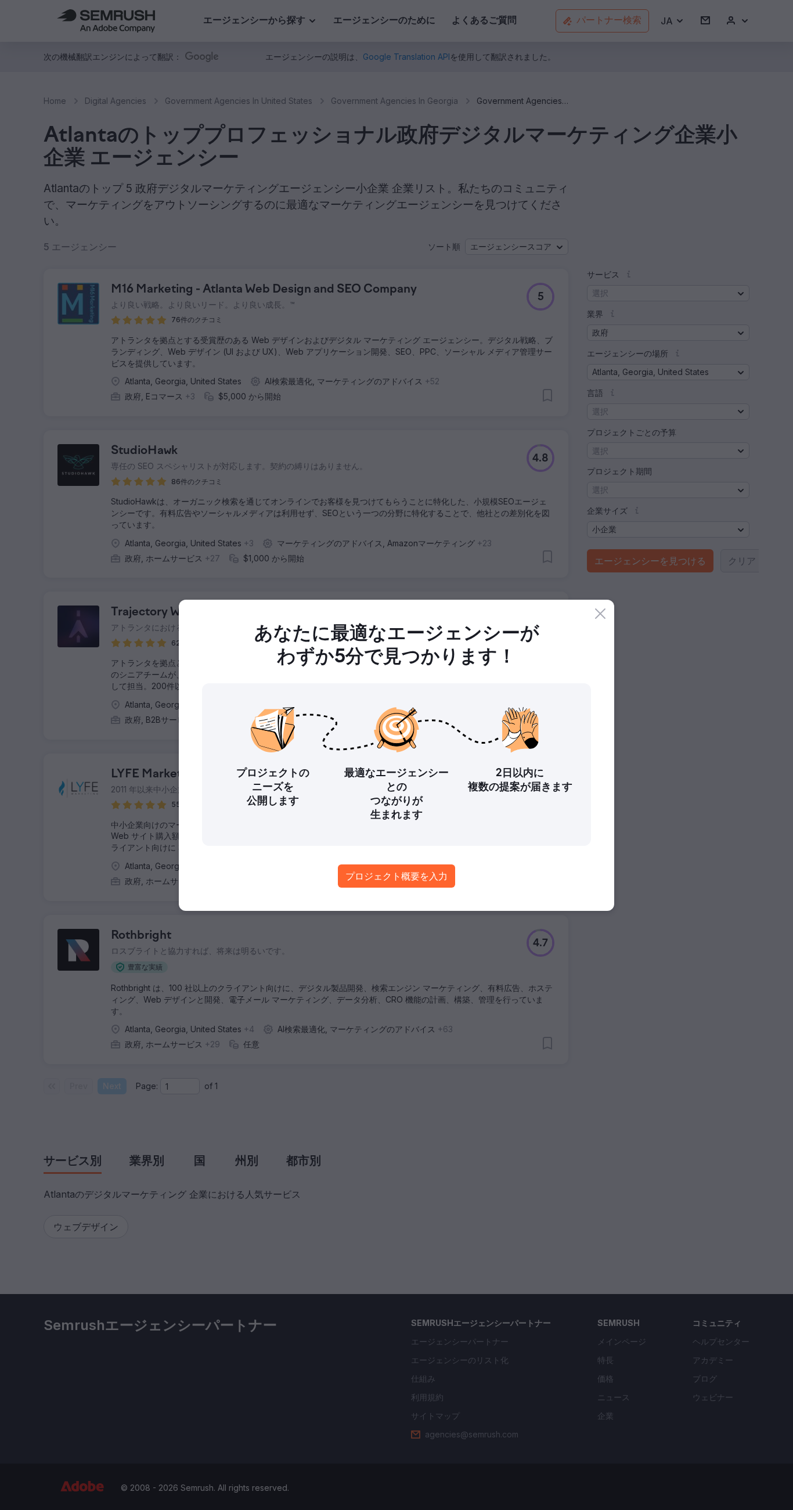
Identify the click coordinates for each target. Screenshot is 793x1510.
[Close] (600, 614)
